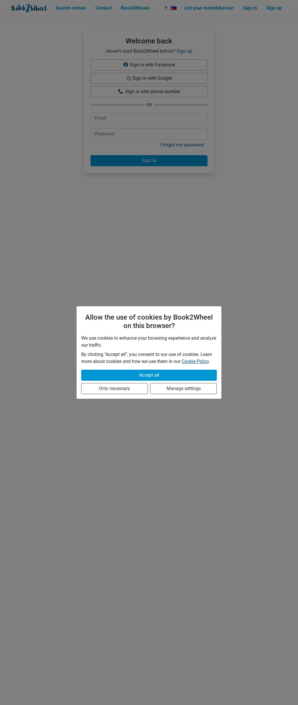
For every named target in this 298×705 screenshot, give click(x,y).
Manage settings (183, 388)
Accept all (149, 375)
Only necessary (114, 388)
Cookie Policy (195, 361)
